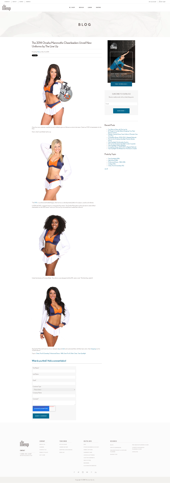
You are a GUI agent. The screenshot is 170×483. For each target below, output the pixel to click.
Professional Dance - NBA (57, 353)
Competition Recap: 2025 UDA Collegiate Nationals (122, 147)
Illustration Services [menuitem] (90, 465)
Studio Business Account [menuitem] (91, 447)
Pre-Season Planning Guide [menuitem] (140, 444)
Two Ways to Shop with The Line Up (117, 129)
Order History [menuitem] (64, 447)
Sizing (21, 1)
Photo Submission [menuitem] (115, 447)
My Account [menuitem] (63, 444)
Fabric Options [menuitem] (88, 449)
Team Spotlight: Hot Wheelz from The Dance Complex (122, 148)
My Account (152, 1)
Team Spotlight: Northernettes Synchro (118, 142)
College (112, 164)
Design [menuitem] (81, 7)
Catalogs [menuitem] (135, 451)
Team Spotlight (82, 353)
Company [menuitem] (42, 441)
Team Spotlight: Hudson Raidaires (117, 145)
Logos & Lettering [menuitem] (89, 455)
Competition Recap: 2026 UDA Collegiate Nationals (122, 137)
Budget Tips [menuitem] (113, 454)
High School (113, 160)
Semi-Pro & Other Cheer (70, 353)
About (15, 1)
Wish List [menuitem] (62, 452)
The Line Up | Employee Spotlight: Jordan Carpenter (122, 144)
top (59, 349)
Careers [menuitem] (41, 447)
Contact (7, 1)
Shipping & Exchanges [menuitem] (66, 449)
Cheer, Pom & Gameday (42, 353)
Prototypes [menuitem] (87, 460)
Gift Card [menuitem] (42, 455)
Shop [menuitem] (73, 7)
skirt (63, 349)
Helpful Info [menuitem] (88, 441)
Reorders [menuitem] (86, 463)
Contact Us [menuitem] (42, 449)
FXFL (36, 202)
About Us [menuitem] (42, 444)
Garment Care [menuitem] (88, 452)
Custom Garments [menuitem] (89, 457)
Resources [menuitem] (113, 441)
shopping (93, 349)
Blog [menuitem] (111, 444)
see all (106, 169)
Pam (38, 52)
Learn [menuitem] (90, 7)
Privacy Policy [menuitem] (43, 452)
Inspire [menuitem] (98, 7)
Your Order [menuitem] (63, 441)
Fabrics (28, 1)
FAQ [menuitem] (85, 444)
